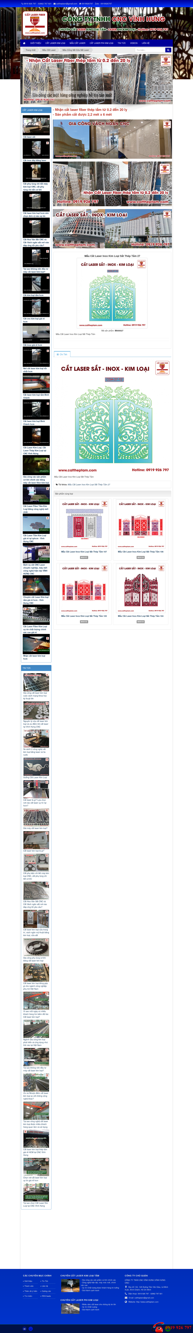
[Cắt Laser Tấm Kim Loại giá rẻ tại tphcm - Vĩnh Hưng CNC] (36, 524)
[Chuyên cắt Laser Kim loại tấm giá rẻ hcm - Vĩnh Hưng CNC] (36, 585)
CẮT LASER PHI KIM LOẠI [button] (101, 43)
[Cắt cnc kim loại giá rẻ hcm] (36, 307)
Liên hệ (45, 1286)
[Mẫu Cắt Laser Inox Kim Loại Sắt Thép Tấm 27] (112, 292)
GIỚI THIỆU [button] (35, 43)
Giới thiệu (28, 1281)
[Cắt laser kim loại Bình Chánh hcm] (36, 409)
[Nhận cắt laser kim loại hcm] (36, 644)
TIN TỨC (27, 668)
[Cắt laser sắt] (36, 125)
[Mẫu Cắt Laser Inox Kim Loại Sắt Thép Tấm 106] (141, 524)
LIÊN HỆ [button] (145, 43)
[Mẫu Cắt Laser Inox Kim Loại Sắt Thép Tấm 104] (141, 588)
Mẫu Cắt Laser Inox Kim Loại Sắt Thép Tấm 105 (84, 616)
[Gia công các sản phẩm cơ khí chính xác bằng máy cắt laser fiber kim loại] (36, 465)
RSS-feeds (46, 1296)
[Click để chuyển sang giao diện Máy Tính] (31, 1329)
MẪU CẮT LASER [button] (77, 43)
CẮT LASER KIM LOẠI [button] (55, 43)
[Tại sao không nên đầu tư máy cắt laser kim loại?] (36, 257)
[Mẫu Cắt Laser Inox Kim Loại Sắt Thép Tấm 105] (84, 588)
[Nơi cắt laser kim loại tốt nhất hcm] (36, 356)
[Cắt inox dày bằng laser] (36, 148)
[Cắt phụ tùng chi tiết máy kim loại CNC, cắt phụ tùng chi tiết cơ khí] (36, 172)
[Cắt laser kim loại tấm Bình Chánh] (36, 383)
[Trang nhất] (24, 43)
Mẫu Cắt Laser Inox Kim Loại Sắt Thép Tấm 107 (84, 551)
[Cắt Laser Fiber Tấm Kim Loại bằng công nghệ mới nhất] (36, 494)
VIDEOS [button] (133, 43)
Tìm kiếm (28, 1296)
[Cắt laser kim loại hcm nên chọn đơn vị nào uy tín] (36, 201)
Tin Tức (45, 1281)
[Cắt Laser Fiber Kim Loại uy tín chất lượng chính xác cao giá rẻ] (36, 614)
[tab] (62, 354)
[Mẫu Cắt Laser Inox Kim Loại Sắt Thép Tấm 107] (84, 524)
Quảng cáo (46, 1291)
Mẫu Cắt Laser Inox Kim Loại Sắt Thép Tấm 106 (140, 551)
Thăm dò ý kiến (30, 1291)
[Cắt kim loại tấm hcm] (36, 283)
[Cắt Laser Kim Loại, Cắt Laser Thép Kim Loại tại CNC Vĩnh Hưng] (36, 436)
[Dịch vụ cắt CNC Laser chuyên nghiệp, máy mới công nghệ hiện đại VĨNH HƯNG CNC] (36, 553)
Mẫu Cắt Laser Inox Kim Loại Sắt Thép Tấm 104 (140, 616)
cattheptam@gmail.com (66, 3)
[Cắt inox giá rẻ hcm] (36, 333)
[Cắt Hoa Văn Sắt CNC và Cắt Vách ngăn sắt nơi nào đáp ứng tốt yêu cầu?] (36, 228)
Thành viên (28, 1286)
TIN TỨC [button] (122, 43)
